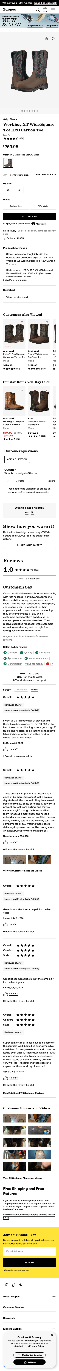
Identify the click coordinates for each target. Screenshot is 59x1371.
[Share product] (46, 39)
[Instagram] (6, 1285)
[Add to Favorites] (22, 322)
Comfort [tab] (12, 652)
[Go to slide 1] (22, 111)
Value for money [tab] (34, 663)
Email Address (14, 1251)
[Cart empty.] (45, 10)
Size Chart (9, 289)
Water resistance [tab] (38, 658)
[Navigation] (53, 10)
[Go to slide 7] (37, 111)
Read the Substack (45, 2)
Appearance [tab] (15, 658)
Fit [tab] (51, 663)
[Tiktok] (13, 1285)
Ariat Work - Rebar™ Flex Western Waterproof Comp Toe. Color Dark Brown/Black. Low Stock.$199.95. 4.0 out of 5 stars (14, 344)
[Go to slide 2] (24, 111)
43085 (20, 238)
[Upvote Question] (9, 481)
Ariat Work (10, 119)
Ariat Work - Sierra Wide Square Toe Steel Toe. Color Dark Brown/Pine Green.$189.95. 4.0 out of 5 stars (39, 344)
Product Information (15, 247)
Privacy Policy (36, 1346)
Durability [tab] (44, 652)
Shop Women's (35, 25)
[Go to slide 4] (29, 111)
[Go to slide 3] (27, 111)
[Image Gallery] (14, 859)
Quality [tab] (28, 652)
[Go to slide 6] (34, 111)
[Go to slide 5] (32, 111)
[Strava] (20, 1285)
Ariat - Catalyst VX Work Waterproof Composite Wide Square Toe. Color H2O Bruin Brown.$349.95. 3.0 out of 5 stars (39, 412)
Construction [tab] (15, 663)
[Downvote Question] (31, 481)
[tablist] (29, 658)
